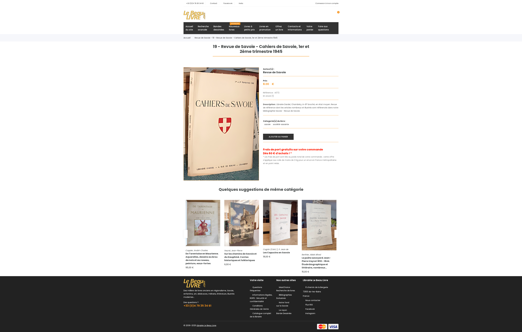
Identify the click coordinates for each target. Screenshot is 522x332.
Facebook (227, 3)
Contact (213, 3)
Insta (241, 3)
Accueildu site (189, 28)
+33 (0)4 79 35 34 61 (195, 3)
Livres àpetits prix (249, 28)
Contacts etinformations (295, 28)
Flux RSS (308, 304)
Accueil (187, 37)
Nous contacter (312, 300)
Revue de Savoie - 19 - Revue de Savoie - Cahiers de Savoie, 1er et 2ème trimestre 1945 (236, 37)
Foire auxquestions (323, 28)
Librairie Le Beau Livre (206, 325)
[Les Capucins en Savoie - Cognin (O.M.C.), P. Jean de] (280, 222)
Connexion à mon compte (326, 3)
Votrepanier (310, 28)
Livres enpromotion (265, 28)
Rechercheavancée (203, 28)
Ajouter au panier (278, 136)
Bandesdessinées (218, 28)
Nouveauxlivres (234, 27)
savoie (267, 124)
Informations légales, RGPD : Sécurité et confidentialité (261, 298)
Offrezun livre (279, 28)
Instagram (309, 313)
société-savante (281, 124)
